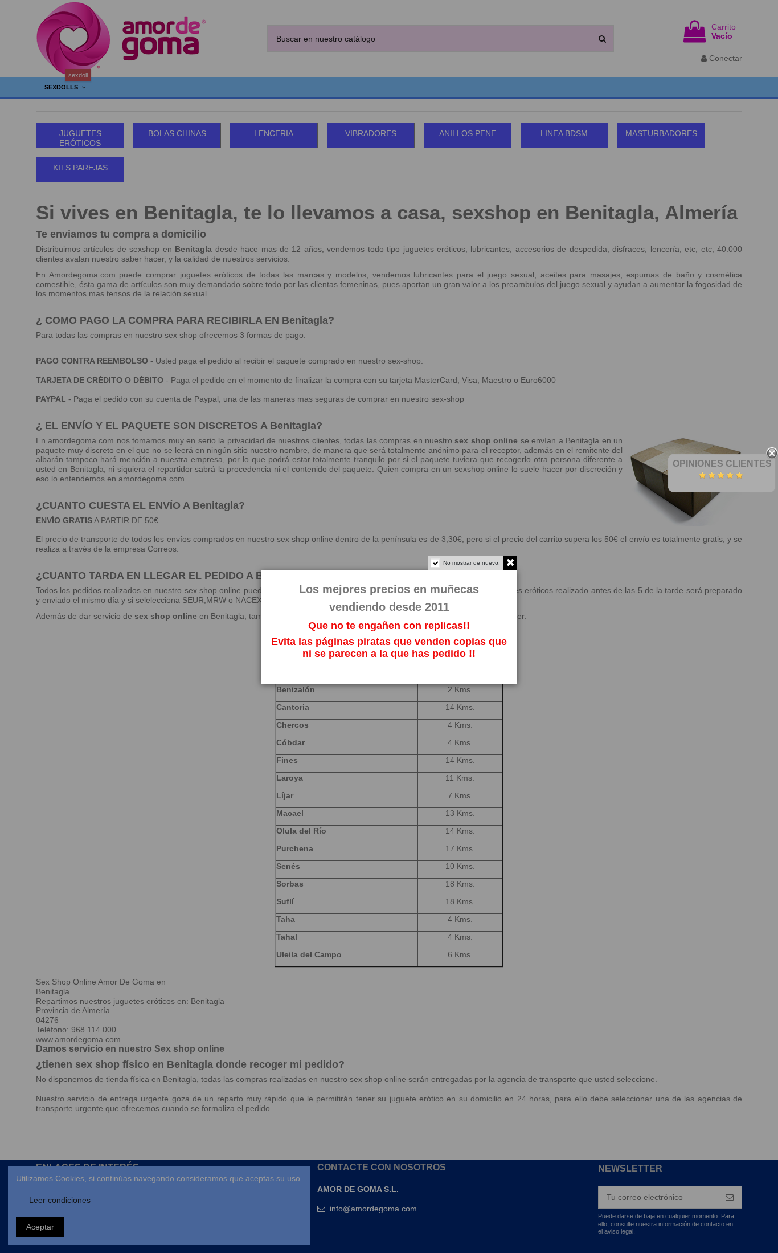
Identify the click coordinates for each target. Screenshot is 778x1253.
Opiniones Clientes (722, 463)
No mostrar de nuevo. (471, 563)
